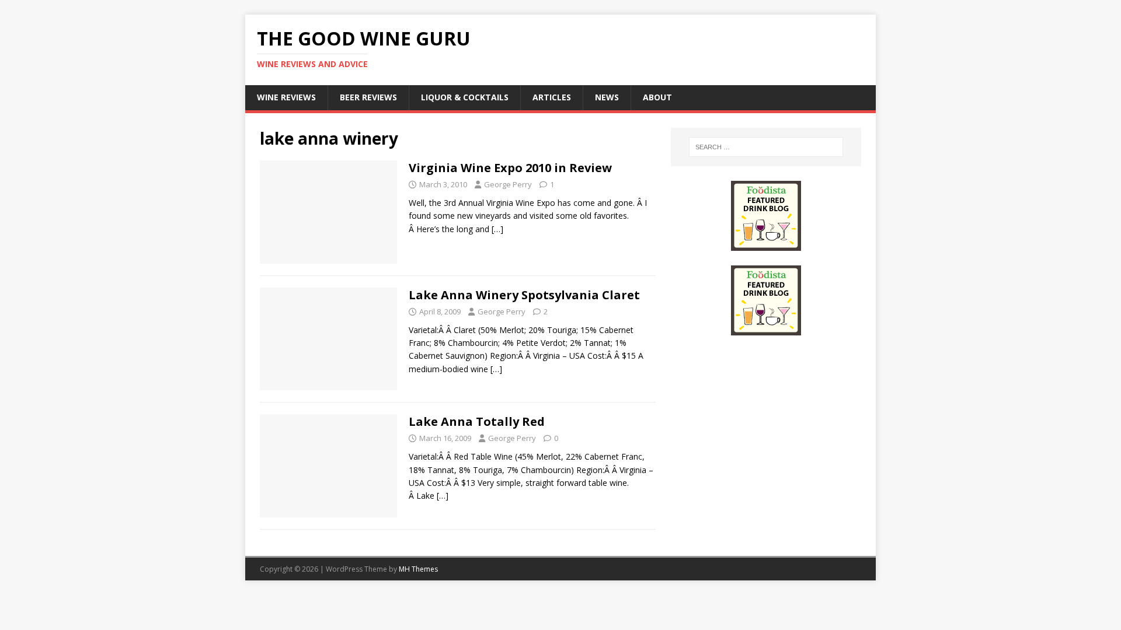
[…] (497, 229)
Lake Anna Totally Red (477, 421)
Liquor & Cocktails (465, 97)
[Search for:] (766, 147)
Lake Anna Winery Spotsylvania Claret (524, 295)
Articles (551, 97)
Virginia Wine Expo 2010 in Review (510, 168)
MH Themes (418, 569)
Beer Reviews (368, 97)
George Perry (508, 184)
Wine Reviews (286, 97)
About (657, 97)
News (607, 97)
